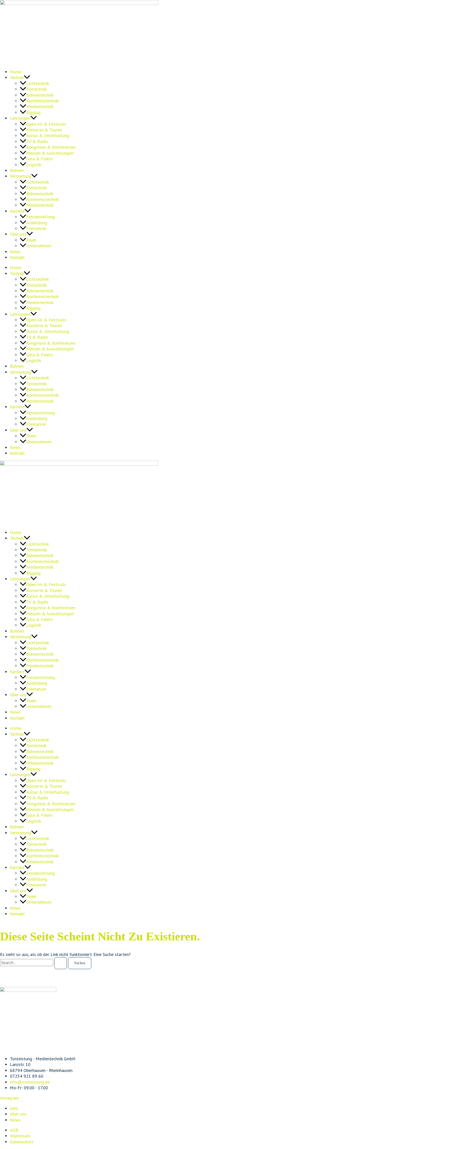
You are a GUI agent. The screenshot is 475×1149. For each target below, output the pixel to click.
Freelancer (36, 228)
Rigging (33, 112)
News (15, 251)
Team (31, 240)
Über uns (18, 234)
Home (15, 72)
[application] (27, 77)
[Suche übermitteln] (60, 963)
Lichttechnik (37, 83)
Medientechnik (39, 106)
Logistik (33, 165)
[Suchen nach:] (34, 962)
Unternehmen (38, 246)
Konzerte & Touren (44, 130)
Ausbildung (36, 222)
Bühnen (17, 170)
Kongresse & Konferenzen (50, 147)
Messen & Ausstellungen (50, 153)
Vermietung (20, 176)
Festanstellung (40, 217)
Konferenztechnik (42, 101)
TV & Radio (37, 141)
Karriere (17, 211)
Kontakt (17, 257)
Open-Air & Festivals (46, 124)
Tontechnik (36, 89)
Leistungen (20, 118)
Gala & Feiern (39, 159)
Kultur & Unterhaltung (47, 135)
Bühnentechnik (39, 95)
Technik (17, 77)
